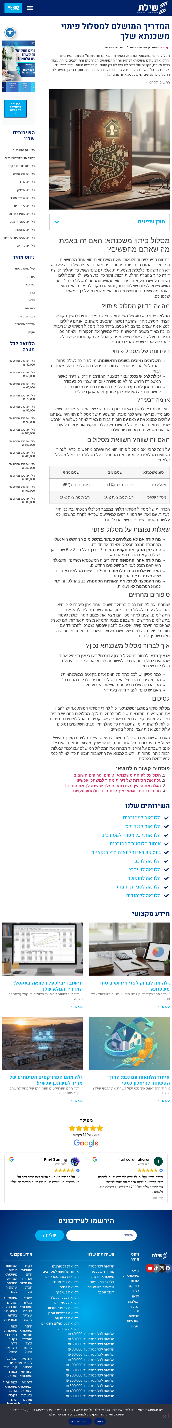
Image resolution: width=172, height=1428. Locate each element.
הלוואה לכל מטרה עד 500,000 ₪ (22, 500)
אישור (100, 1421)
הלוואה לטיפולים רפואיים (19, 238)
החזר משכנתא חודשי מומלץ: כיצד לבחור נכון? (25, 1339)
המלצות (30, 308)
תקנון (31, 332)
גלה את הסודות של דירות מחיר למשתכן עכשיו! (119, 780)
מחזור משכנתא (103, 1271)
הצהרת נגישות (26, 316)
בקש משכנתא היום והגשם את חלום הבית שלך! (25, 1278)
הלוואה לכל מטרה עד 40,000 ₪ (22, 363)
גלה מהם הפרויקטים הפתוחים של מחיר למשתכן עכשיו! (46, 1080)
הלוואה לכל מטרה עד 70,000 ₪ (22, 397)
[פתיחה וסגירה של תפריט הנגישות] (10, 32)
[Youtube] (150, 1268)
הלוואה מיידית (26, 246)
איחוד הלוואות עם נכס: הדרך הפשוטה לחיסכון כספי (139, 1080)
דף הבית (164, 47)
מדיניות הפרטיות (25, 324)
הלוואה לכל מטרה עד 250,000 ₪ (22, 466)
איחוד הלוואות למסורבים (20, 158)
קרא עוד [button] (74, 1198)
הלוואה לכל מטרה (24, 174)
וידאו (31, 300)
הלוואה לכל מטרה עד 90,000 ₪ (22, 420)
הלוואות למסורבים (24, 150)
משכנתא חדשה (102, 1276)
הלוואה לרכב (27, 182)
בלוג (32, 292)
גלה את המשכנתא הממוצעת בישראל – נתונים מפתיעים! (24, 1393)
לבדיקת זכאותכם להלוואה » (15, 108)
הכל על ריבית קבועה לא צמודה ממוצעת (9, 1367)
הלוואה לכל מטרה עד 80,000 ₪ (22, 409)
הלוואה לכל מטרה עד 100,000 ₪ (22, 431)
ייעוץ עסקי (106, 1292)
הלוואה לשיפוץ (26, 190)
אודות (31, 276)
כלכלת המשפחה (102, 1282)
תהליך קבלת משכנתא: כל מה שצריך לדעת (25, 1308)
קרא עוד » (164, 1007)
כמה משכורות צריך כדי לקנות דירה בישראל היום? (10, 1339)
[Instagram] (161, 1268)
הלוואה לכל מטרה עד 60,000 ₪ (22, 386)
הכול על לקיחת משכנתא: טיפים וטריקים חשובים (117, 775)
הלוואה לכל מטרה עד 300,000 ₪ (22, 477)
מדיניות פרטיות (80, 1421)
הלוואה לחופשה (25, 230)
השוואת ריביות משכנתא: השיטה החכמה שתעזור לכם (10, 1278)
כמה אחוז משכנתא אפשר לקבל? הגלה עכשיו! (10, 1393)
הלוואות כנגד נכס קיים (21, 166)
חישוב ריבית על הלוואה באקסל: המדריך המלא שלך (48, 985)
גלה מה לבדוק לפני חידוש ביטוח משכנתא (135, 985)
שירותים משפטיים (100, 1287)
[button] (30, 8)
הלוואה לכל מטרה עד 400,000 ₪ (22, 489)
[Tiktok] (156, 1268)
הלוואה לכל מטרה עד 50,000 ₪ (22, 374)
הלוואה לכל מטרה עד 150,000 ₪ (22, 443)
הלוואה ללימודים (24, 206)
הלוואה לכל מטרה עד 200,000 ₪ (22, 454)
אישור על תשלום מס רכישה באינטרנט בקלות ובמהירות (9, 1308)
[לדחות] (165, 1416)
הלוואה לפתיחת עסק (22, 222)
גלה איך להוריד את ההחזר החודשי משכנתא (25, 1367)
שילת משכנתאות (25, 268)
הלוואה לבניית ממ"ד (22, 198)
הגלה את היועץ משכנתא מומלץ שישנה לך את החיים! (113, 786)
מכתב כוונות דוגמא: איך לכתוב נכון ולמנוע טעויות (117, 791)
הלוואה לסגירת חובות (22, 214)
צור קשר (30, 284)
